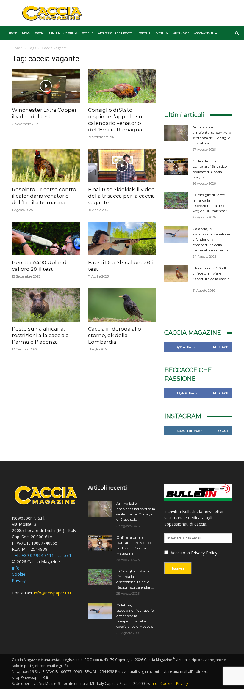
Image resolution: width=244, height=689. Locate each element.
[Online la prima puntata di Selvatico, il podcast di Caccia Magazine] (176, 166)
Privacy (19, 580)
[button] (237, 33)
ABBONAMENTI (203, 33)
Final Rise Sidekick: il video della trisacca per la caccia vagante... (121, 195)
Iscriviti (178, 568)
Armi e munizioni (61, 33)
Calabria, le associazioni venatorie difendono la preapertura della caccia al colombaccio (211, 239)
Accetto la (179, 553)
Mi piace (220, 347)
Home (13, 33)
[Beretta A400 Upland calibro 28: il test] (46, 238)
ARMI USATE (181, 33)
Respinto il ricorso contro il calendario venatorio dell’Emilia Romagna (44, 195)
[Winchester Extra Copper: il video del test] (46, 86)
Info (16, 568)
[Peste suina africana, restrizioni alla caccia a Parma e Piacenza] (46, 305)
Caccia (39, 33)
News (26, 33)
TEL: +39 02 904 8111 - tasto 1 (41, 555)
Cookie (18, 574)
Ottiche (87, 33)
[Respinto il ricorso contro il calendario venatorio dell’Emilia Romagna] (46, 166)
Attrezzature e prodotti (115, 33)
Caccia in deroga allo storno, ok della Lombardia (114, 335)
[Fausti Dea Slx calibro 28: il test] (122, 238)
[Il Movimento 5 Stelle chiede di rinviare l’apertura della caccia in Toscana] (176, 273)
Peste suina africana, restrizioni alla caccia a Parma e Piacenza (40, 335)
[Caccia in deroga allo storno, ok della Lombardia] (122, 305)
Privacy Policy (204, 553)
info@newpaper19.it (53, 593)
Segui (223, 430)
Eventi (159, 33)
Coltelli (144, 33)
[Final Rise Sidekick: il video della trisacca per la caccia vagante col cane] (122, 166)
